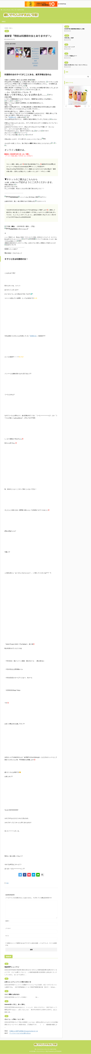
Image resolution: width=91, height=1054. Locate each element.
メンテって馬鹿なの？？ (70, 56)
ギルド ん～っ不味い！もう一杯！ (15, 1019)
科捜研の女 (12, 117)
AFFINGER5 (58, 1051)
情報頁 (4, 21)
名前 (7, 921)
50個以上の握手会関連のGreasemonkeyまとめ (23, 1031)
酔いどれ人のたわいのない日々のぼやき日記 (45, 1049)
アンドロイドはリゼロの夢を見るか (20, 1033)
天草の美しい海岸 (69, 38)
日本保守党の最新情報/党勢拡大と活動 (74, 29)
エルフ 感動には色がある (12, 994)
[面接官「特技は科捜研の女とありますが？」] (33, 875)
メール (7, 928)
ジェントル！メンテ (69, 47)
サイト (7, 935)
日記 (7, 883)
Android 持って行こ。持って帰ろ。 (15, 1004)
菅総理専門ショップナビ (12, 967)
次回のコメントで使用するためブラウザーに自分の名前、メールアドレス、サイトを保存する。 (31, 944)
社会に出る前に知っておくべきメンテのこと (75, 65)
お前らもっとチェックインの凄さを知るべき (18, 982)
